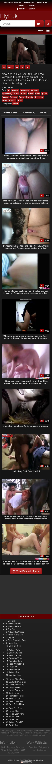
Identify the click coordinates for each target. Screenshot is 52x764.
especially (8, 93)
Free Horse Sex (16, 701)
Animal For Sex (14, 623)
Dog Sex (11, 620)
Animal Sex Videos (16, 631)
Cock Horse (14, 693)
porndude (42, 2)
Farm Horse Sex (16, 695)
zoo (20, 100)
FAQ (3, 747)
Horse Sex (12, 643)
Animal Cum (14, 698)
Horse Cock (14, 716)
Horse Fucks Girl (15, 634)
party (6, 97)
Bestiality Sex (15, 669)
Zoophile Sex (15, 645)
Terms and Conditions (15, 747)
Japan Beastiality (16, 684)
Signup (21, 8)
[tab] (10, 113)
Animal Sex (14, 672)
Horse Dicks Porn (16, 679)
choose (36, 90)
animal (15, 90)
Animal (15, 103)
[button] (26, 49)
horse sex (29, 2)
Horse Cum (14, 719)
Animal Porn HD (16, 722)
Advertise (33, 747)
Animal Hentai (15, 655)
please (14, 97)
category (25, 90)
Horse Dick (14, 711)
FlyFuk (9, 15)
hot (38, 93)
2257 (23, 750)
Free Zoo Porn (15, 708)
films (24, 93)
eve (17, 93)
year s (12, 100)
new (45, 93)
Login (32, 8)
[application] (26, 49)
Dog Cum (13, 666)
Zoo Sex (11, 629)
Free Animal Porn (16, 663)
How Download (13, 752)
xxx (5, 100)
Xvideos (31, 5)
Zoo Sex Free (15, 674)
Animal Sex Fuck (15, 626)
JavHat (21, 5)
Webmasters (44, 747)
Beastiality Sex (15, 652)
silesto (30, 97)
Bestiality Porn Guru (17, 681)
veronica (39, 97)
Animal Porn (14, 649)
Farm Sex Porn (15, 661)
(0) (11, 67)
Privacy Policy (6, 750)
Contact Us (41, 750)
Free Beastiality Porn (17, 640)
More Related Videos (27, 571)
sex (22, 97)
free (31, 93)
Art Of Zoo (13, 724)
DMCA (16, 750)
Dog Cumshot (15, 687)
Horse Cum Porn (16, 713)
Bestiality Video (15, 658)
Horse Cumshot (16, 690)
